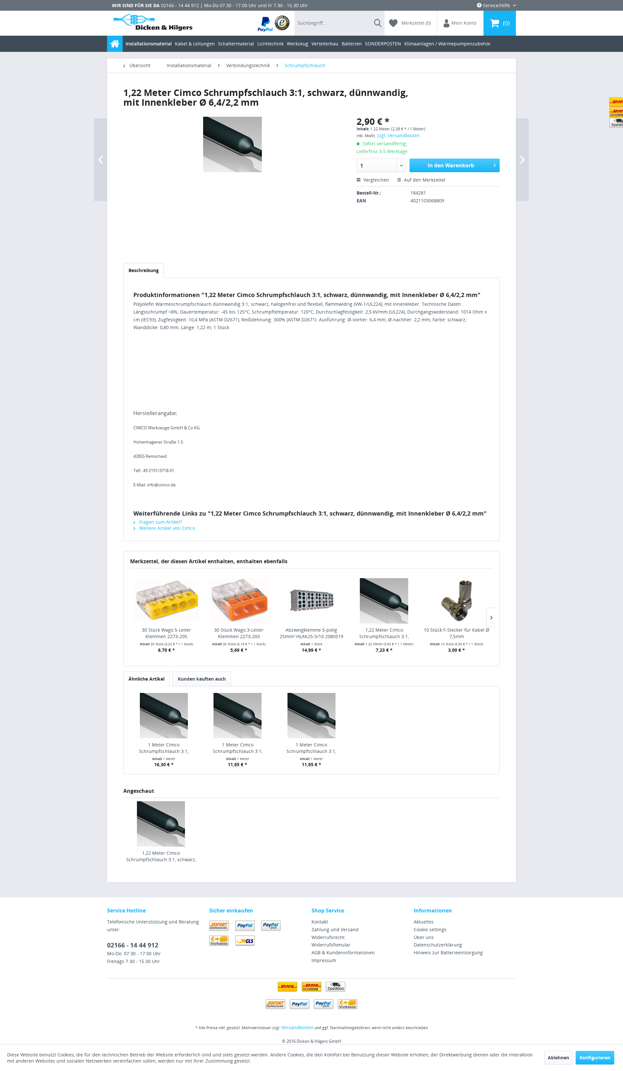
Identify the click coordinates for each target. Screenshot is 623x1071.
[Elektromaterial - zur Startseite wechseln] (153, 23)
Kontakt (320, 922)
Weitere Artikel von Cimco (166, 528)
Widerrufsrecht (328, 937)
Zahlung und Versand (335, 929)
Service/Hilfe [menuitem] (496, 5)
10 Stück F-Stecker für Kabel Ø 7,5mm (456, 633)
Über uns (424, 937)
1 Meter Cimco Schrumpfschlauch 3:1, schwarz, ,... (164, 748)
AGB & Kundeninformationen (343, 952)
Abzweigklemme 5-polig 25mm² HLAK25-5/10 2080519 (311, 633)
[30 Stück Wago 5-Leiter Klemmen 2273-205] (166, 601)
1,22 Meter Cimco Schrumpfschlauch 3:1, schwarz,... (384, 633)
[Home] (115, 44)
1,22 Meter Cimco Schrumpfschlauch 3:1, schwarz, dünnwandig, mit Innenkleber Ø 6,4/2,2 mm (161, 856)
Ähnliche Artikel (146, 679)
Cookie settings (430, 929)
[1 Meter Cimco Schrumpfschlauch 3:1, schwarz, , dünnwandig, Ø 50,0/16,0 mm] (238, 715)
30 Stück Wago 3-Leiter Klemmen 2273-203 (238, 633)
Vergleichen (375, 180)
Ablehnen (558, 1057)
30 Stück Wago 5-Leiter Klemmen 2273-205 (166, 633)
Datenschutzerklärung (438, 945)
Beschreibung (143, 270)
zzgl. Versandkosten (398, 135)
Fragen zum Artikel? (160, 522)
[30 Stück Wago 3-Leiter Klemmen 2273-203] (239, 601)
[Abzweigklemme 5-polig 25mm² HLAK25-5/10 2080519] (311, 601)
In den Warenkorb (451, 165)
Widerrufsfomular (331, 945)
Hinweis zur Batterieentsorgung (448, 952)
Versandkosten (297, 1027)
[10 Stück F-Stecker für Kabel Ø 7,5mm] (456, 601)
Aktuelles (424, 922)
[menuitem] (274, 23)
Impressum (324, 960)
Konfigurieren (595, 1057)
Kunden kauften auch (202, 679)
